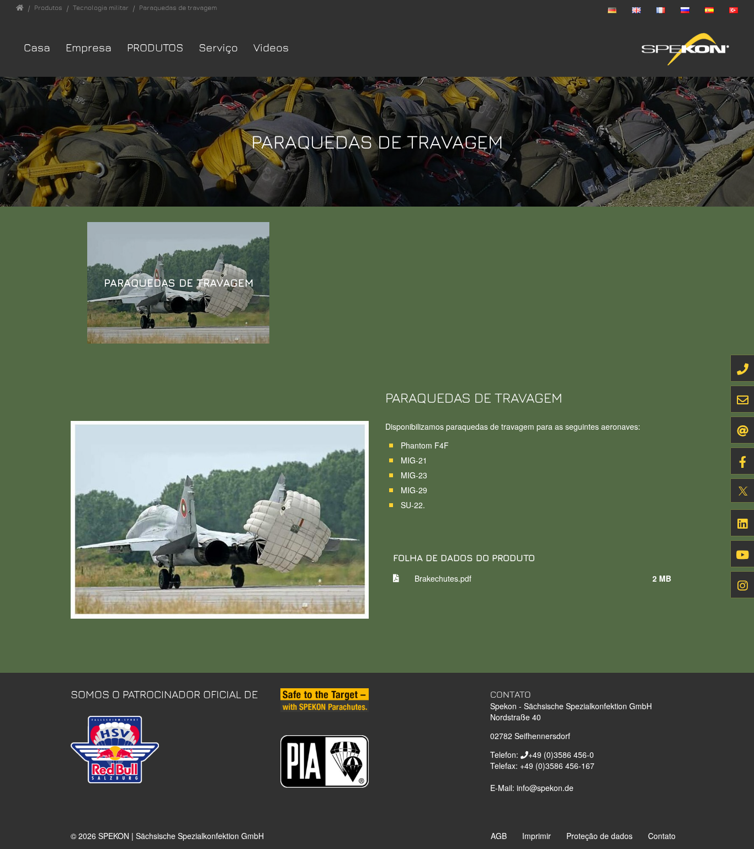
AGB (499, 835)
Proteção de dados (599, 835)
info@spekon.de (545, 787)
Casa (37, 47)
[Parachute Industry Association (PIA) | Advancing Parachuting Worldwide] (324, 760)
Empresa (88, 47)
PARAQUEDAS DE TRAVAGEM (178, 282)
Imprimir (536, 835)
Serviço (218, 47)
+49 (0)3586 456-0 (561, 754)
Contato (662, 835)
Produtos (155, 47)
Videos (271, 47)
